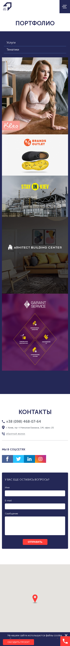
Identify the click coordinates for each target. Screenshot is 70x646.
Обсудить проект (18, 642)
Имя (7, 487)
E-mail (8, 500)
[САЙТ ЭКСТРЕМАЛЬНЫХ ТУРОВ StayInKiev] (35, 196)
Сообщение (11, 513)
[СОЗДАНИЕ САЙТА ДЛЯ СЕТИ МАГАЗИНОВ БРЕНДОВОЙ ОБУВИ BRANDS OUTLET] (35, 155)
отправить (35, 542)
